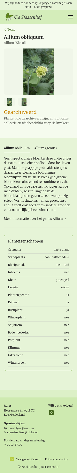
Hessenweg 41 (13, 410)
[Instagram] (51, 412)
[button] (70, 17)
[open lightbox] (38, 71)
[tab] (17, 148)
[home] (25, 17)
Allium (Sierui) (15, 43)
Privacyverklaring (56, 459)
